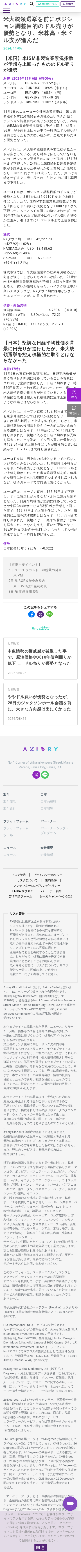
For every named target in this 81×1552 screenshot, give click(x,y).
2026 (56, 896)
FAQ (74, 397)
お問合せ (74, 410)
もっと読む (41, 628)
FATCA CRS (23, 891)
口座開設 (68, 3)
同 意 (40, 1547)
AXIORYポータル (47, 3)
